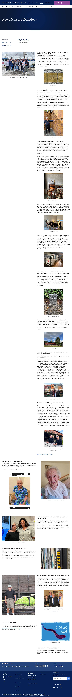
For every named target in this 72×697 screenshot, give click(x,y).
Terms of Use (47, 695)
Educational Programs (32, 675)
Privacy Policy (41, 695)
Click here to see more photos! (44, 454)
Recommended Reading (32, 683)
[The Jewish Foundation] (18, 3)
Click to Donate (59, 3)
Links (29, 685)
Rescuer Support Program (20, 676)
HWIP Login (41, 3)
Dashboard (47, 2)
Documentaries (39, 6)
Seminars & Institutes (32, 677)
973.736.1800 (41, 666)
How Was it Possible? (32, 681)
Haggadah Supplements (19, 678)
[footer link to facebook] (54, 687)
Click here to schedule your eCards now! (12, 628)
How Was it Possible (29, 6)
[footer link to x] (57, 687)
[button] (6, 6)
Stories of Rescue (18, 674)
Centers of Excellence (32, 679)
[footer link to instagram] (61, 687)
